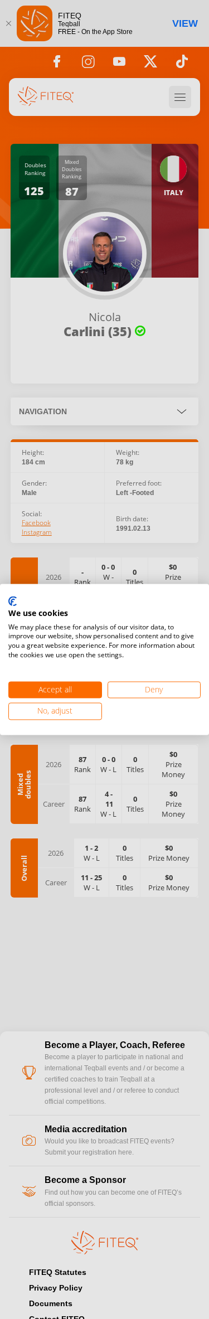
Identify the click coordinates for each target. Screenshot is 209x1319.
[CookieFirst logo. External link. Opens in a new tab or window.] (12, 601)
